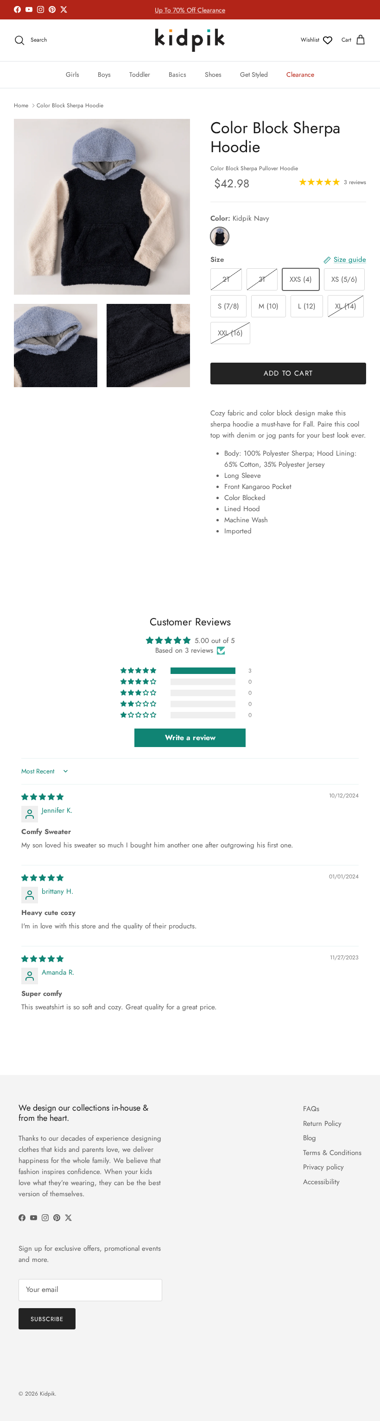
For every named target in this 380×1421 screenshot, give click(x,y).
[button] (139, 670)
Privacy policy (323, 1167)
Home (21, 105)
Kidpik (47, 1394)
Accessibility (321, 1182)
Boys (104, 74)
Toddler (139, 74)
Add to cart (288, 373)
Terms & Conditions (332, 1153)
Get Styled (254, 74)
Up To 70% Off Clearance (190, 9)
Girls (72, 74)
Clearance (300, 74)
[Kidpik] (190, 40)
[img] (42, 797)
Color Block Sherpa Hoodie (70, 105)
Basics (177, 74)
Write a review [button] (190, 737)
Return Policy (322, 1123)
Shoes (213, 74)
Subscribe (47, 1319)
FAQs (311, 1109)
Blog (309, 1138)
